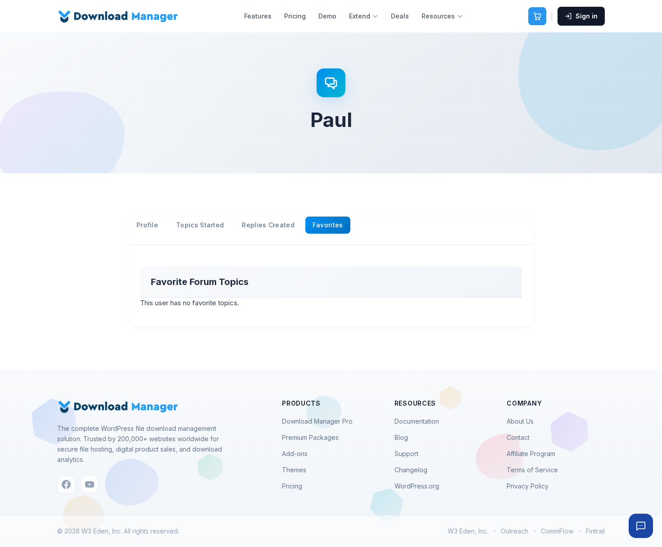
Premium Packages (310, 437)
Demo (327, 16)
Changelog (410, 470)
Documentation (416, 421)
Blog (401, 437)
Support (406, 453)
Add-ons (295, 453)
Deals (400, 16)
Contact (518, 437)
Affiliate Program (531, 453)
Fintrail (595, 531)
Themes (294, 470)
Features (258, 16)
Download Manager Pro (317, 421)
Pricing (295, 16)
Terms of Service (532, 470)
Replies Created (268, 225)
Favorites (328, 225)
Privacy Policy (528, 486)
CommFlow (557, 531)
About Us (520, 421)
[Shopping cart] (537, 16)
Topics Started (200, 225)
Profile (147, 225)
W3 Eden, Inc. (468, 531)
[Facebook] (66, 484)
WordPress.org (416, 486)
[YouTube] (90, 484)
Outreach (514, 531)
